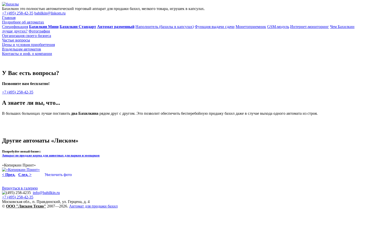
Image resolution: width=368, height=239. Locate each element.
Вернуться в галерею (20, 188)
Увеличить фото (58, 174)
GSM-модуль (278, 26)
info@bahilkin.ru (46, 192)
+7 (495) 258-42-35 (17, 13)
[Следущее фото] (21, 170)
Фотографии (39, 31)
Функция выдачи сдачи (215, 26)
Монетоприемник (251, 26)
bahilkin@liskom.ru (50, 13)
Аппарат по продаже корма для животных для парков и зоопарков (51, 155)
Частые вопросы (16, 40)
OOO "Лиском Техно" (26, 206)
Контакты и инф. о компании (27, 54)
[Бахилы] (10, 4)
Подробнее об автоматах (23, 22)
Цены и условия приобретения (28, 44)
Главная (9, 18)
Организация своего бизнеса (26, 36)
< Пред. (8, 174)
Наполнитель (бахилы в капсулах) (164, 26)
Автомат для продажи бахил (93, 206)
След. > (25, 174)
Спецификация (15, 26)
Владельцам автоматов (21, 49)
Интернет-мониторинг (309, 26)
